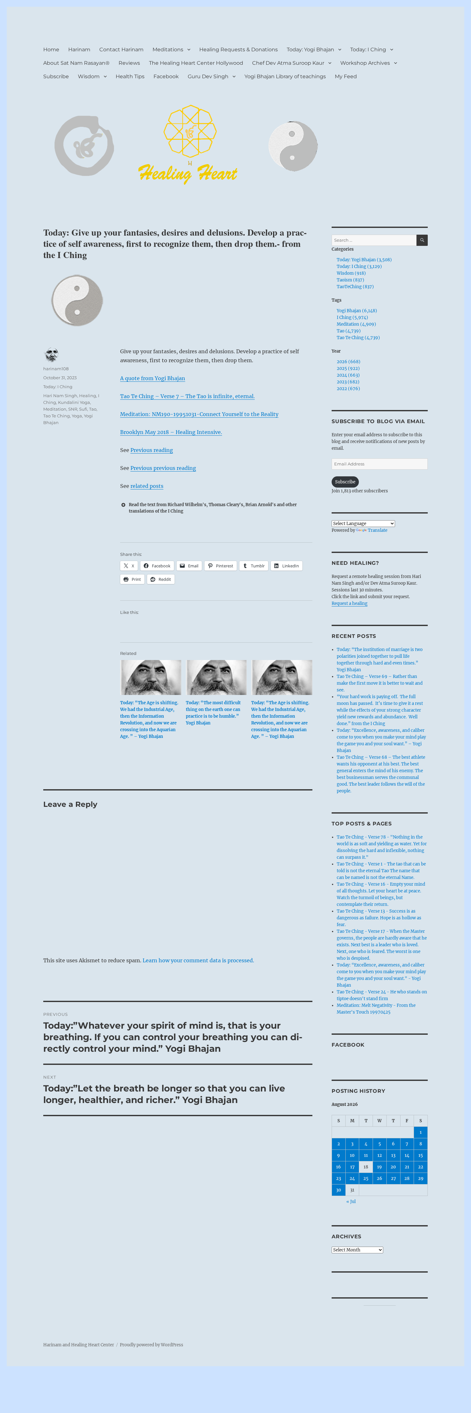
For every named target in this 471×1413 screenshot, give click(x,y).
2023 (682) (348, 382)
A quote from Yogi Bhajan (152, 378)
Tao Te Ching (56, 415)
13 (393, 1155)
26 (379, 1178)
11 (366, 1155)
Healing (87, 395)
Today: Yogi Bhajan (310, 49)
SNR (72, 409)
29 (421, 1178)
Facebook (166, 76)
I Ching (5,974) (352, 317)
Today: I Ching (368, 49)
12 (379, 1155)
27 (393, 1178)
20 (393, 1167)
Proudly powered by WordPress (151, 1345)
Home (51, 49)
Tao (92, 409)
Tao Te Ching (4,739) (358, 337)
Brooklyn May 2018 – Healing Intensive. (171, 432)
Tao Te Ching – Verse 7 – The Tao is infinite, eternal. (187, 396)
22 (420, 1167)
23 (338, 1178)
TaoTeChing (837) (355, 286)
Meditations (168, 49)
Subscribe (56, 76)
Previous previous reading (163, 468)
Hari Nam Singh (60, 395)
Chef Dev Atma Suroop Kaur (288, 63)
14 (407, 1155)
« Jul (351, 1201)
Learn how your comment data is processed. (198, 960)
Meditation (54, 409)
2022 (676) (348, 388)
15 (420, 1155)
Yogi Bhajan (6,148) (357, 311)
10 (352, 1155)
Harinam (79, 49)
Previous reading (151, 450)
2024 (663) (348, 375)
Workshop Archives (365, 63)
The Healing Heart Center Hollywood (196, 63)
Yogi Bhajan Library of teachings (285, 76)
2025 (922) (348, 368)
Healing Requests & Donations (238, 49)
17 (352, 1167)
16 (338, 1167)
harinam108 (56, 368)
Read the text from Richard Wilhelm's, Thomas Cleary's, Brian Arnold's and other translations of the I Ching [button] (213, 508)
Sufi (83, 409)
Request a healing (350, 603)
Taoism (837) (350, 280)
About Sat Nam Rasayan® (76, 63)
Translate (377, 530)
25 (365, 1178)
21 (407, 1167)
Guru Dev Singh (208, 76)
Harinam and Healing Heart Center (78, 1345)
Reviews (129, 63)
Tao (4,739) (349, 331)
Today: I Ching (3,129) (359, 266)
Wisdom (89, 76)
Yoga (77, 415)
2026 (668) (348, 361)
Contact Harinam (121, 49)
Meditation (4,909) (356, 324)
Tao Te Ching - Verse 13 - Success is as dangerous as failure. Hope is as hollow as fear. (379, 917)
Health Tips (130, 76)
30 (338, 1190)
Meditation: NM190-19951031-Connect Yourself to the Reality (199, 414)
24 (352, 1178)
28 (406, 1178)
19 (379, 1167)
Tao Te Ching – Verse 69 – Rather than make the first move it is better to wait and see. (380, 683)
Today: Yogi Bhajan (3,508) (364, 260)
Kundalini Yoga (74, 402)
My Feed (346, 76)
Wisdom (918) (351, 273)
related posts (146, 486)
